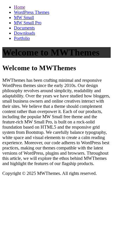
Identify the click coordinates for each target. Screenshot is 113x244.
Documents (24, 27)
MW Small (24, 17)
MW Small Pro (27, 22)
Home (19, 7)
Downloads (24, 33)
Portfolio (22, 38)
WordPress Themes (31, 12)
